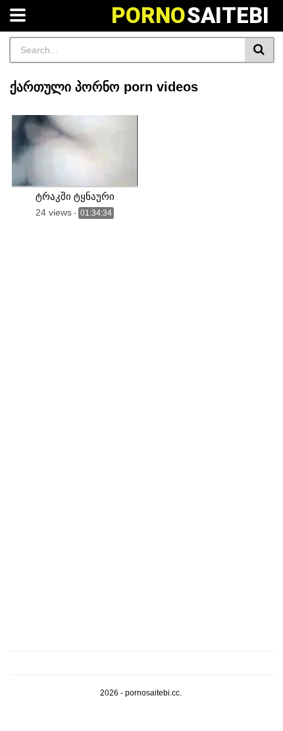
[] (259, 50)
